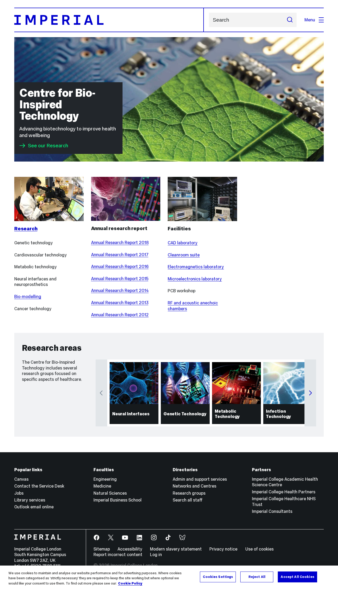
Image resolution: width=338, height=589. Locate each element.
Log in (156, 554)
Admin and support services (200, 479)
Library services (29, 500)
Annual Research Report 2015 (119, 278)
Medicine (102, 486)
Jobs (19, 493)
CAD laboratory (183, 242)
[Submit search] (290, 20)
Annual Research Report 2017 (119, 254)
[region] (169, 577)
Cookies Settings (218, 577)
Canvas (21, 479)
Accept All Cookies (297, 577)
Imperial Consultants (272, 511)
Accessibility (130, 549)
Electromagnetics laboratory (196, 266)
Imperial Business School (117, 500)
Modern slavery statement (176, 549)
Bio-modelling (27, 296)
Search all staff (188, 500)
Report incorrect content (117, 554)
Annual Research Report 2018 (120, 242)
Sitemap (101, 549)
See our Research (48, 146)
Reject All (256, 577)
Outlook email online (34, 506)
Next (310, 392)
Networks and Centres (194, 486)
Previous (101, 392)
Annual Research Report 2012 (120, 314)
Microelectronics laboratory (195, 278)
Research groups (189, 493)
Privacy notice (223, 549)
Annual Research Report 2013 (119, 302)
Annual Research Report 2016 (120, 266)
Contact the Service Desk (39, 486)
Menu (309, 19)
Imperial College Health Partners (283, 491)
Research (25, 229)
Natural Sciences (110, 493)
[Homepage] (109, 20)
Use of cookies (259, 549)
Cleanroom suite (184, 254)
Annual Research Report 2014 (120, 290)
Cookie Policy (130, 583)
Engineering (105, 479)
